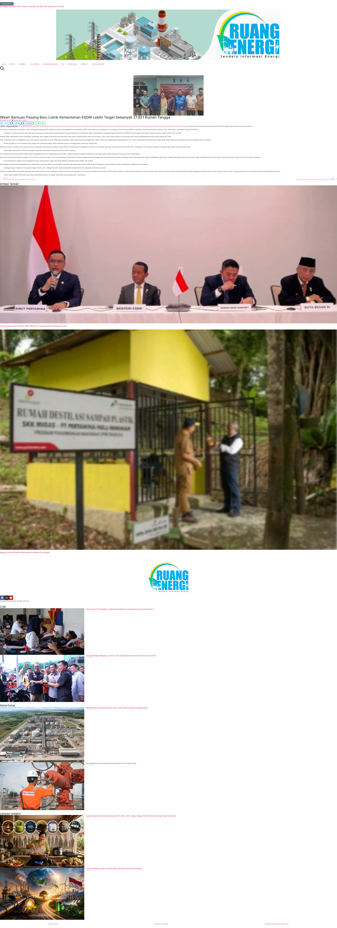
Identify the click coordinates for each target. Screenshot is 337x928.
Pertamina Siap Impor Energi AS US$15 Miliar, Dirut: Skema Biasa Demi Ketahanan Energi (33, 326)
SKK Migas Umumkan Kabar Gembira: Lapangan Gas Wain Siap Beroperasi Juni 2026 (32, 6)
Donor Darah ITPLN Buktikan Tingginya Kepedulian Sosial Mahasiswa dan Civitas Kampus (119, 609)
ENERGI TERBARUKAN (50, 64)
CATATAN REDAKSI (98, 64)
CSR (62, 64)
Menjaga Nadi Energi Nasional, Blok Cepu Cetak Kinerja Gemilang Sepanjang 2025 (117, 708)
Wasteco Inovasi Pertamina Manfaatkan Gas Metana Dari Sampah (25, 552)
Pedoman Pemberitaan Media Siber (276, 924)
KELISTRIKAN (34, 64)
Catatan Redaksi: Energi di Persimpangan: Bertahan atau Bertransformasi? (114, 868)
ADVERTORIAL (72, 64)
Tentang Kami (53, 924)
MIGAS (11, 64)
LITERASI (83, 64)
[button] (5, 123)
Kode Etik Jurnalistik (161, 924)
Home (4, 64)
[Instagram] (6, 598)
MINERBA (22, 64)
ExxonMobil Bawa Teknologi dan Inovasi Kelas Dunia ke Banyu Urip (111, 763)
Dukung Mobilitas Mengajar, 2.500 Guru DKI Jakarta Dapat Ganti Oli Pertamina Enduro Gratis (121, 656)
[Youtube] (11, 598)
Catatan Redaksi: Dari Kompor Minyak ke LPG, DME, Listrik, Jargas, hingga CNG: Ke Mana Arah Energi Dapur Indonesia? (131, 816)
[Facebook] (2, 598)
